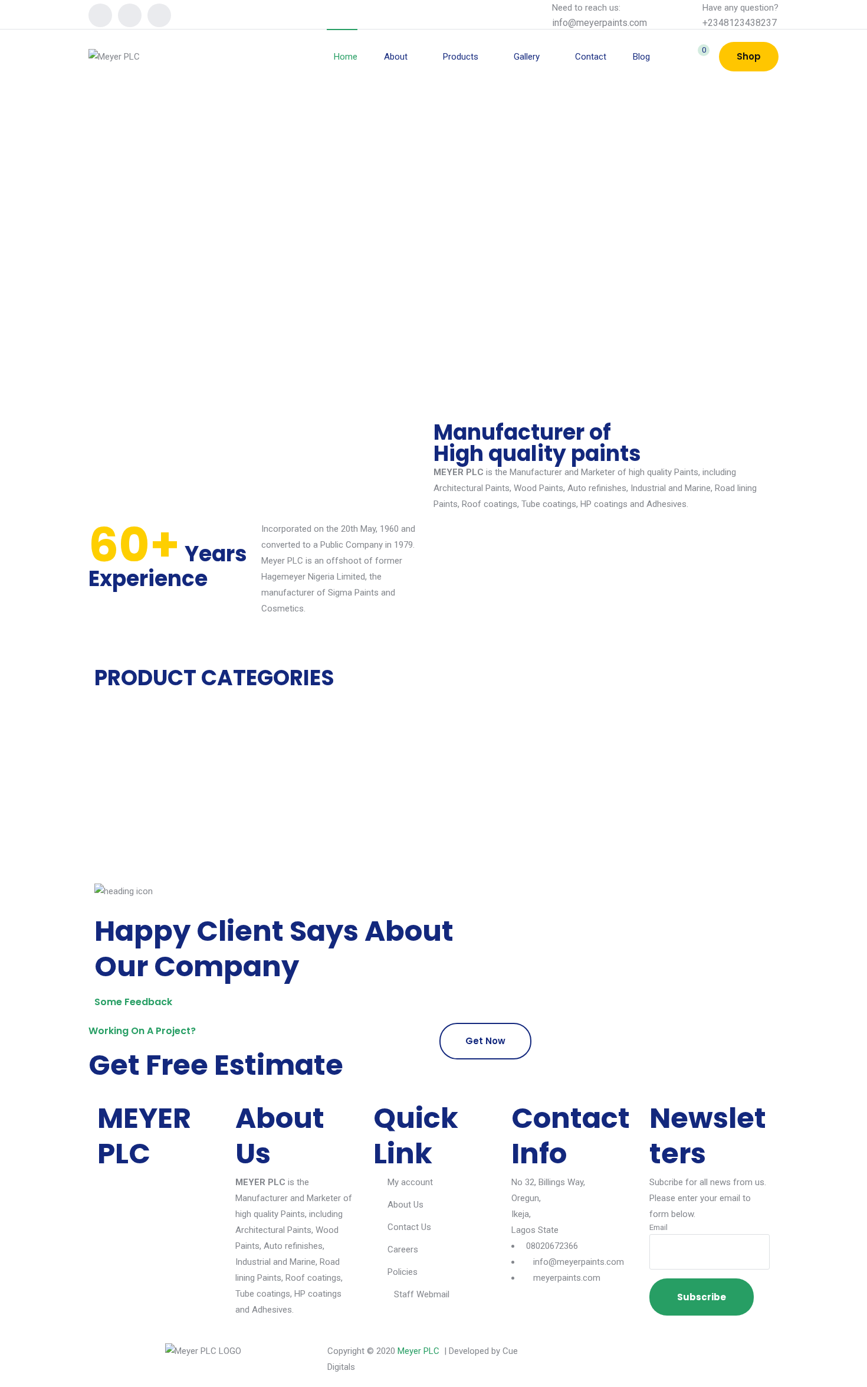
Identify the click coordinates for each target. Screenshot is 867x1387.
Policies (402, 1272)
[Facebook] (100, 15)
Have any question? (740, 7)
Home (345, 56)
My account (410, 1182)
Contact (590, 56)
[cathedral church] (198, 858)
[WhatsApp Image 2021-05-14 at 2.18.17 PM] (198, 842)
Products (460, 56)
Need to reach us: (586, 7)
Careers (402, 1249)
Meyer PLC (418, 1351)
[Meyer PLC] (114, 56)
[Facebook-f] (572, 1358)
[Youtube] (159, 15)
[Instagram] (130, 15)
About (396, 56)
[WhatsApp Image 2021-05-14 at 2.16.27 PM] (198, 826)
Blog (641, 56)
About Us (405, 1204)
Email (658, 1227)
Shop (749, 56)
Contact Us (409, 1227)
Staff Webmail (421, 1294)
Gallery (527, 56)
